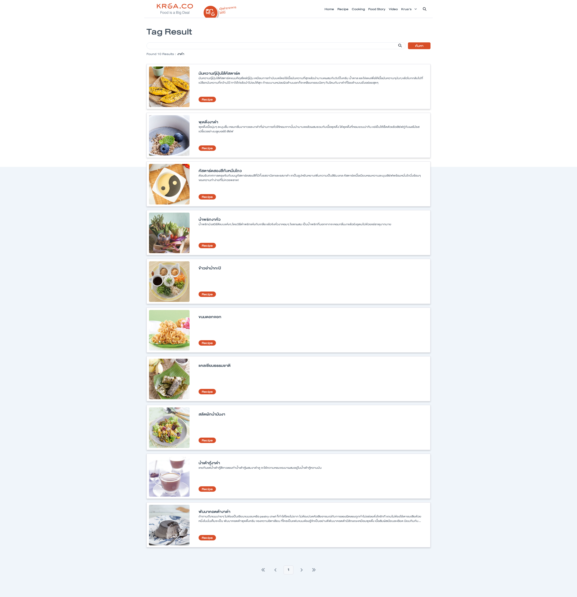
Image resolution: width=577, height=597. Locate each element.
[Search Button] (400, 45)
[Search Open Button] (424, 9)
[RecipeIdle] (220, 10)
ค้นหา (419, 45)
